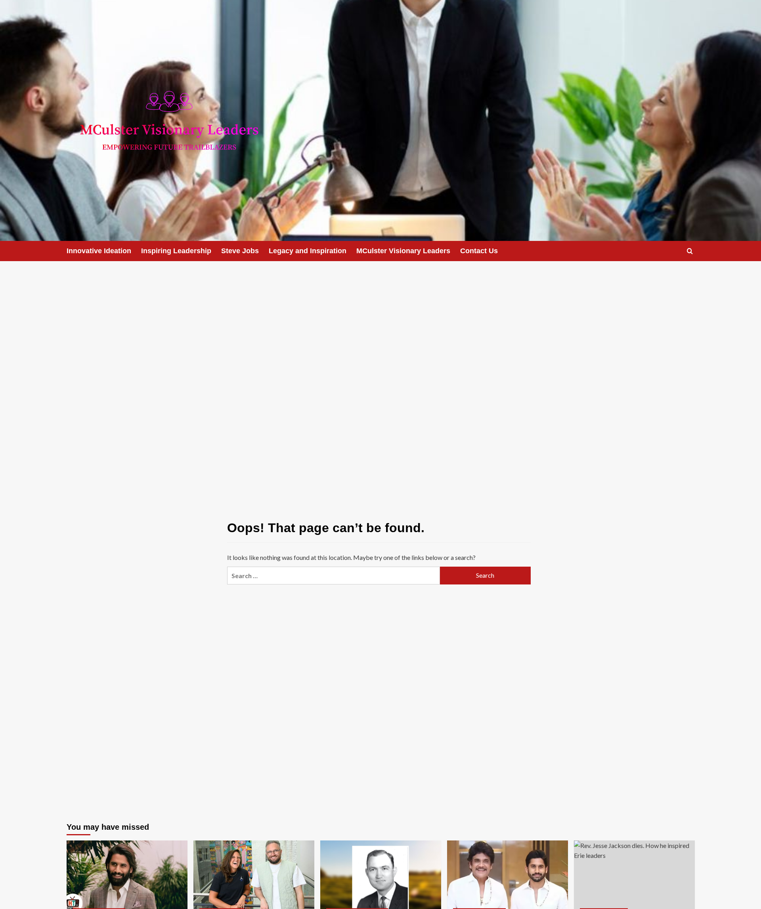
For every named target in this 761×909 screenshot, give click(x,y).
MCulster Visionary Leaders (403, 251)
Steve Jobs (240, 251)
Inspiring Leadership (176, 251)
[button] (690, 251)
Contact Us (479, 251)
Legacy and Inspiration (307, 251)
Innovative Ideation (99, 251)
